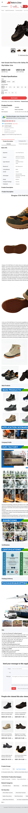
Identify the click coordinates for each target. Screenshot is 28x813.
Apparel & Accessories (9, 10)
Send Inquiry (14, 98)
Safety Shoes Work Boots (8, 799)
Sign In (3, 134)
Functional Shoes (19, 10)
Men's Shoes (16, 785)
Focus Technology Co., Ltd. (18, 807)
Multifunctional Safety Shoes (21, 772)
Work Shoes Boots (19, 796)
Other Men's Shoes (7, 785)
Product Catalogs (22, 769)
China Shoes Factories (21, 792)
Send (14, 688)
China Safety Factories (8, 792)
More (2, 802)
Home (2, 10)
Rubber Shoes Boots (7, 796)
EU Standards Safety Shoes (7, 772)
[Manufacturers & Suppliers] (14, 2)
